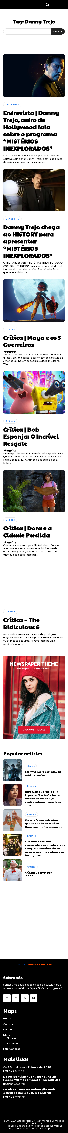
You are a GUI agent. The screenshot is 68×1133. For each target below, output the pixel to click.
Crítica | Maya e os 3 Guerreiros (32, 340)
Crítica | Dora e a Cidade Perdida (27, 531)
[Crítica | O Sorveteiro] (12, 870)
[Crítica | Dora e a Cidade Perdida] (34, 491)
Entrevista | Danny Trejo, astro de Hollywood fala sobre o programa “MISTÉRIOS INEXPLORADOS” (31, 130)
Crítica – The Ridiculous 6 (21, 623)
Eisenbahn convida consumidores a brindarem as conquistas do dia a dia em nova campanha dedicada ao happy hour (45, 848)
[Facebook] (7, 998)
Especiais (8, 1071)
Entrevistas (12, 104)
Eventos (31, 786)
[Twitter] (24, 998)
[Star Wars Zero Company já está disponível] (12, 770)
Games (31, 766)
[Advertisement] (34, 925)
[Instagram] (15, 998)
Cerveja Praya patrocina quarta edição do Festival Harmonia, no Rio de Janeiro (43, 823)
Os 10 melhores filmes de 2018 (27, 1067)
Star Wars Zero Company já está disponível (43, 773)
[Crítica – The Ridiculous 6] (34, 582)
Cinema (10, 611)
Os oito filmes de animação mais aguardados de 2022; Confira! (29, 1091)
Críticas (10, 329)
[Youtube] (33, 998)
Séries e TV (12, 218)
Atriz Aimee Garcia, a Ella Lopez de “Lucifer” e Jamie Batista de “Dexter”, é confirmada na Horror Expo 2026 (43, 798)
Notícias (8, 1084)
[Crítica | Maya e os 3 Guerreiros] (34, 300)
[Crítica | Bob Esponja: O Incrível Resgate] (34, 392)
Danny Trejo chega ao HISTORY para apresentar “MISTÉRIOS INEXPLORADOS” (31, 241)
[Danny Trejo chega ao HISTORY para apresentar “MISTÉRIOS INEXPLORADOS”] (34, 190)
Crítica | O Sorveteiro (38, 872)
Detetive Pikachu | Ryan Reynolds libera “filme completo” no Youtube (31, 1078)
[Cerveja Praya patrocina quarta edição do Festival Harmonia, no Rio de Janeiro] (12, 820)
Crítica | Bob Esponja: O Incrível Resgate (31, 436)
